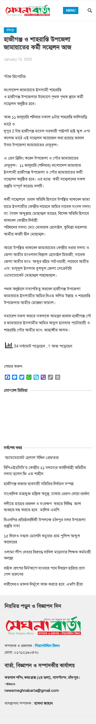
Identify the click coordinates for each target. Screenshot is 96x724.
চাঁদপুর (10, 30)
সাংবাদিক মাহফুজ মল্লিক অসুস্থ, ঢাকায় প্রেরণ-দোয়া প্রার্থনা (46, 493)
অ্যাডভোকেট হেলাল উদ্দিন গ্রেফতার (31, 457)
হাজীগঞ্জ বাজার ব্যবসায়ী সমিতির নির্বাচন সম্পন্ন (38, 483)
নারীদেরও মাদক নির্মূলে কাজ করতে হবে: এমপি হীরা (43, 584)
